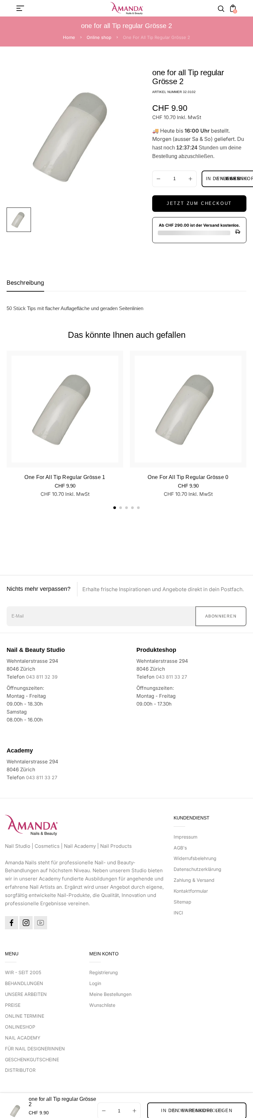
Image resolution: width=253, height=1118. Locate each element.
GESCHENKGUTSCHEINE (32, 1059)
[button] (114, 507)
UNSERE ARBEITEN (26, 994)
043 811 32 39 (42, 677)
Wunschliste (102, 1005)
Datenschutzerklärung (197, 869)
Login (95, 983)
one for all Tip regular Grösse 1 (64, 477)
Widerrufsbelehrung (195, 858)
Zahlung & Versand (194, 880)
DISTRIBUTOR (20, 1070)
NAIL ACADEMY (23, 1037)
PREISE (12, 1005)
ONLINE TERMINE (24, 1016)
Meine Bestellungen (110, 994)
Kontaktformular (191, 891)
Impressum (185, 837)
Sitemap (182, 902)
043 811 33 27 (171, 677)
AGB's (180, 847)
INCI (178, 912)
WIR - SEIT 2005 (23, 972)
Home (69, 37)
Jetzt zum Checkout (199, 203)
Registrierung (103, 972)
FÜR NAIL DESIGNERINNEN (35, 1048)
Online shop (99, 37)
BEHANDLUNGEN (24, 983)
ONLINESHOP (20, 1027)
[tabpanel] (20, 220)
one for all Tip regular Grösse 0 (188, 477)
